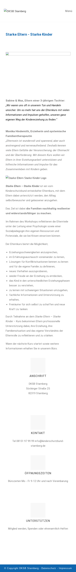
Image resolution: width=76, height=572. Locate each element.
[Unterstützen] (38, 510)
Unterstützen (38, 520)
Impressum (65, 568)
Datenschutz (48, 568)
